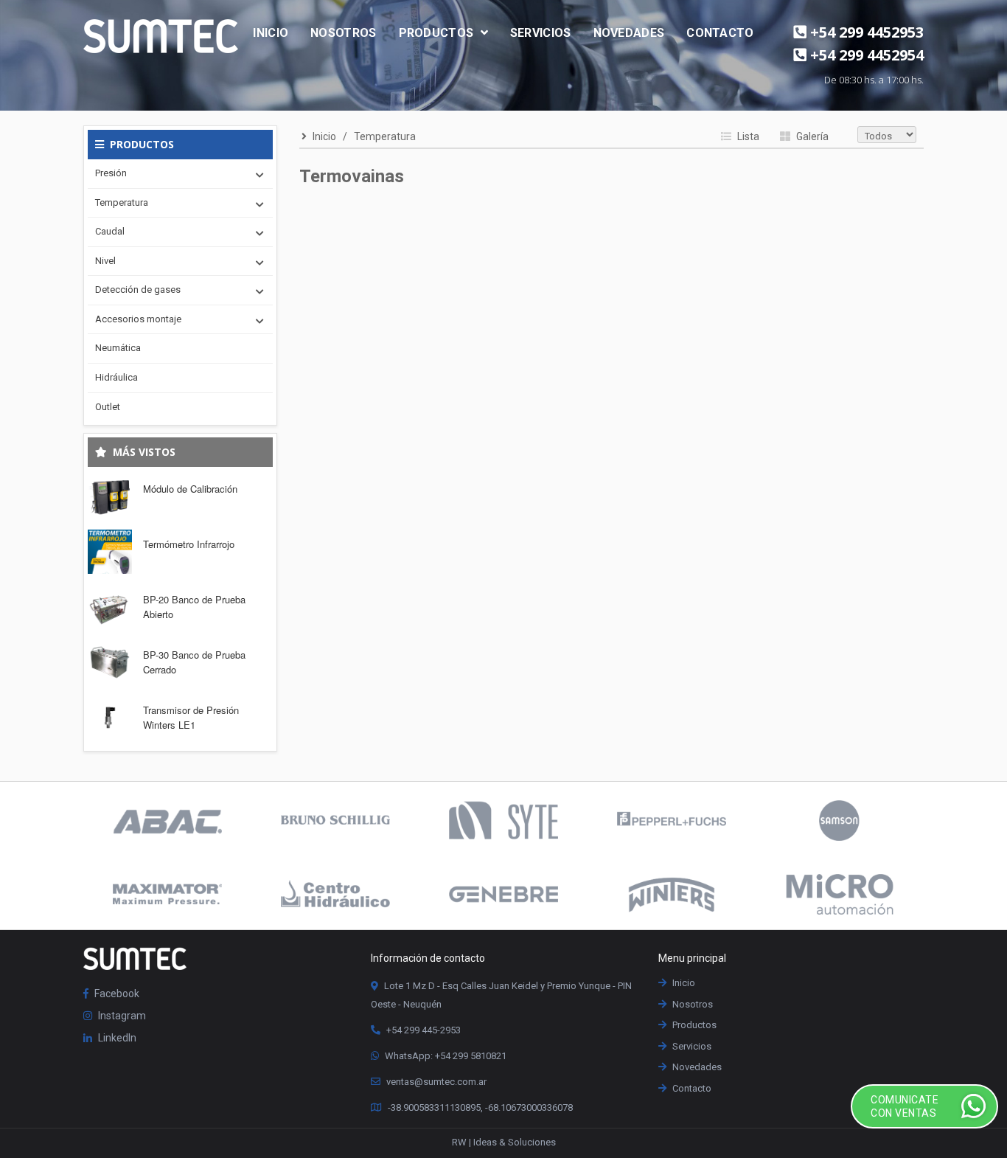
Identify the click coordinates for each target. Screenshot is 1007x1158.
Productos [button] (438, 33)
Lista (747, 136)
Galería (811, 136)
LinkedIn (116, 1038)
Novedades (629, 33)
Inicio (270, 33)
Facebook (115, 993)
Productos (693, 1024)
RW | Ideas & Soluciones (504, 1142)
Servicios (540, 33)
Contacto (719, 33)
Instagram (121, 1016)
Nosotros (343, 33)
